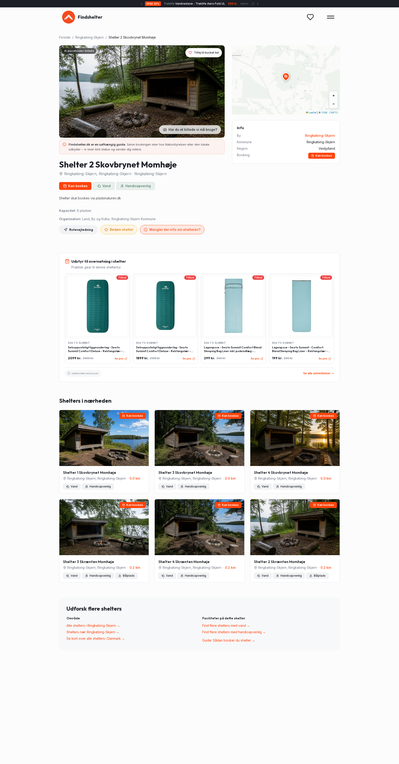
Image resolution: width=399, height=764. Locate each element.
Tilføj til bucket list (206, 52)
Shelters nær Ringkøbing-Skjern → (92, 632)
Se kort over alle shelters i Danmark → (95, 638)
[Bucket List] (310, 17)
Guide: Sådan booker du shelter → (228, 640)
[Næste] (257, 3)
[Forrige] (141, 3)
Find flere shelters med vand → (226, 625)
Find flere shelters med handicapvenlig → (234, 632)
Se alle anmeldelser (316, 373)
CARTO (333, 112)
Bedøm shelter (121, 229)
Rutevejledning (81, 230)
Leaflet (312, 112)
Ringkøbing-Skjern (89, 37)
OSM (324, 112)
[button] (286, 76)
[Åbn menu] (330, 17)
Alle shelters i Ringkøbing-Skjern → (93, 625)
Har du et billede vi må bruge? (193, 129)
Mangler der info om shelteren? (174, 229)
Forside (64, 37)
